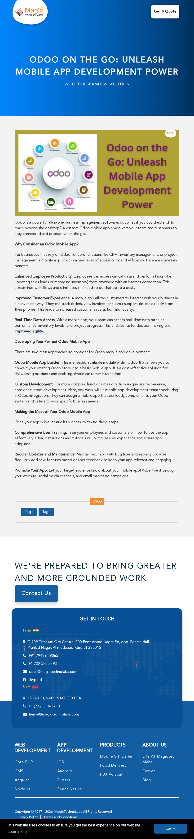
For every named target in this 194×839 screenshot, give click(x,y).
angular (22, 780)
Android (64, 771)
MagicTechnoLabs (68, 811)
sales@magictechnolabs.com (53, 672)
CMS (19, 771)
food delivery (113, 766)
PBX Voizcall (111, 775)
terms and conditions (60, 817)
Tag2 (46, 512)
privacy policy (28, 817)
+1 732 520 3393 (42, 664)
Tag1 (29, 512)
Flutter (64, 780)
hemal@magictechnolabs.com (54, 714)
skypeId (35, 680)
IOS (60, 762)
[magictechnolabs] (29, 11)
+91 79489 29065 (43, 656)
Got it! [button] (171, 829)
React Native (69, 789)
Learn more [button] (17, 832)
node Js (22, 789)
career (148, 771)
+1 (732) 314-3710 (44, 706)
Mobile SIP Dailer (116, 757)
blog (146, 780)
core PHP (24, 762)
